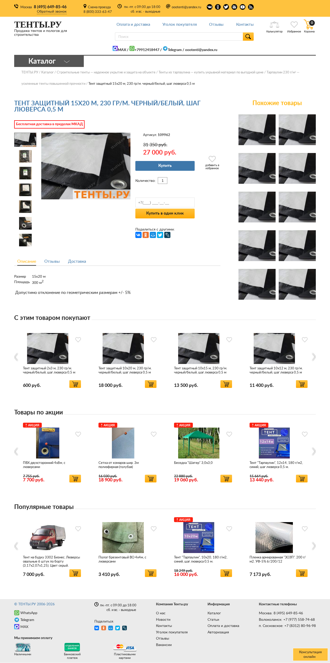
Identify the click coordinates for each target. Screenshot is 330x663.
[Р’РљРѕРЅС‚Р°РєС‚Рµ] (138, 235)
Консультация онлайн (310, 654)
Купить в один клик (165, 213)
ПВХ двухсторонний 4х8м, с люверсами (44, 465)
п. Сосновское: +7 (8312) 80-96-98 (287, 626)
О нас (161, 613)
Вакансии (164, 645)
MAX (122, 50)
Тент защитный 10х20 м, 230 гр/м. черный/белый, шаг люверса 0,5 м (125, 370)
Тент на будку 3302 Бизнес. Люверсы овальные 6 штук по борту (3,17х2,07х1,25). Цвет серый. (51, 561)
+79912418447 (147, 50)
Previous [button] (16, 357)
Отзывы (216, 25)
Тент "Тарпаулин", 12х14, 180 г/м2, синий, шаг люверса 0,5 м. (276, 465)
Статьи (213, 620)
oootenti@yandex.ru (186, 7)
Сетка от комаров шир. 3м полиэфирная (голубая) (118, 465)
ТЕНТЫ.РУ (29, 72)
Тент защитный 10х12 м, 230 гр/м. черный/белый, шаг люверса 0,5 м (276, 370)
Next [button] (313, 357)
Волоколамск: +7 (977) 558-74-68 (287, 620)
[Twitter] (160, 235)
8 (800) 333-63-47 (98, 12)
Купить (165, 166)
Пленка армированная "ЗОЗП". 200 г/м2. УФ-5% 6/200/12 (278, 559)
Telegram (175, 50)
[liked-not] (78, 339)
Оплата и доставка (133, 25)
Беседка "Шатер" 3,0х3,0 (193, 463)
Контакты (245, 25)
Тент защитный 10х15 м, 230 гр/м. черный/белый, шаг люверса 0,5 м (200, 370)
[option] (52, 357)
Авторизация (218, 632)
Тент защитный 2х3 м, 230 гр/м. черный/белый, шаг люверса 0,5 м (49, 370)
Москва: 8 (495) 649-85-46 (281, 613)
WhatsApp (28, 613)
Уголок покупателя (179, 25)
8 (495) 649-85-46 (50, 7)
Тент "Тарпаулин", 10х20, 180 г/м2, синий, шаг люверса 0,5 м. (200, 559)
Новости (163, 620)
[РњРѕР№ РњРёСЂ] (153, 235)
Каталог (214, 613)
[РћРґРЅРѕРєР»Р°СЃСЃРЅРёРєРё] (146, 235)
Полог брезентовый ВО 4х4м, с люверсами (122, 559)
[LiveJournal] (167, 235)
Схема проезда (99, 7)
